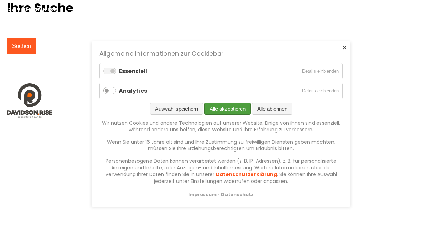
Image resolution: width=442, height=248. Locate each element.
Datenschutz (237, 194)
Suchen (21, 46)
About (327, 9)
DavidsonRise (32, 9)
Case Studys (364, 9)
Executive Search (283, 9)
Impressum (202, 194)
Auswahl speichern (176, 108)
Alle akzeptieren (228, 108)
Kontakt (403, 9)
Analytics (133, 91)
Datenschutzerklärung (246, 174)
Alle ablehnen (272, 108)
